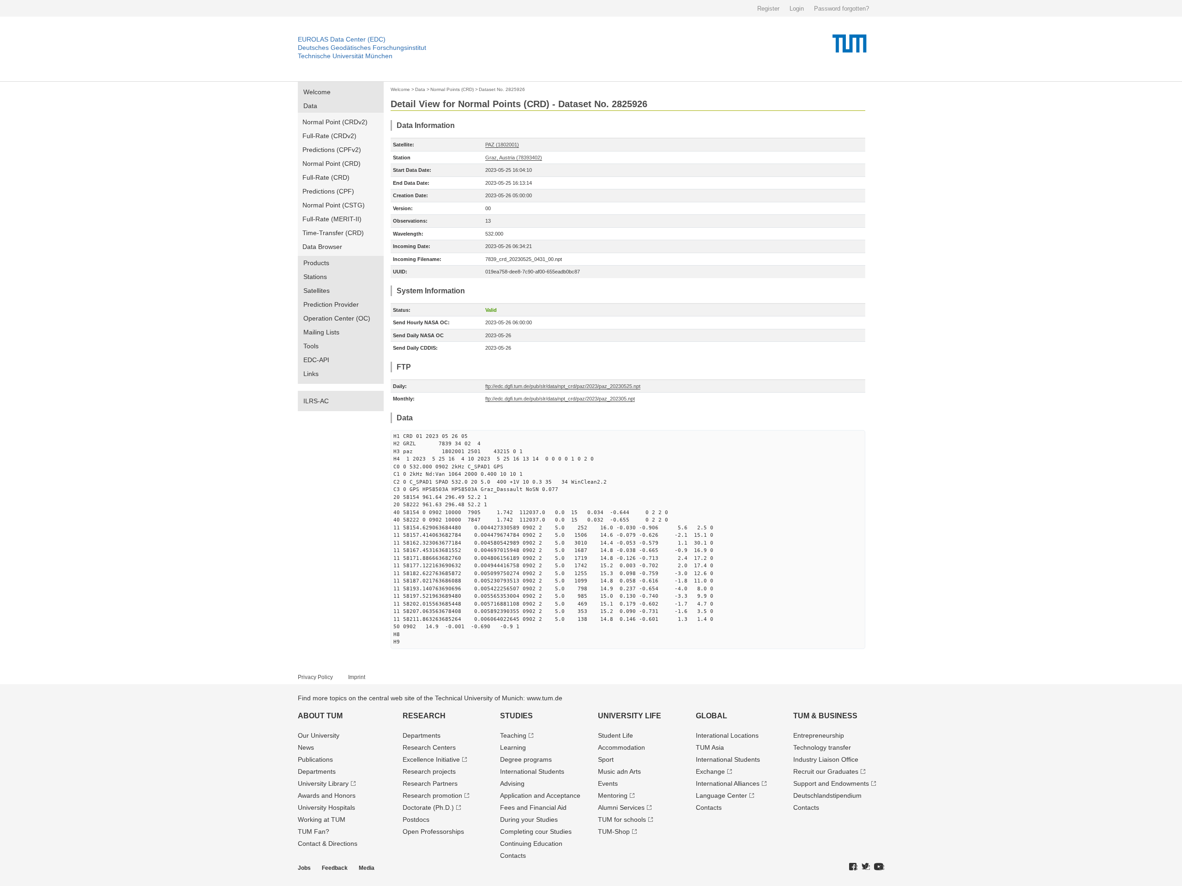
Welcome (317, 92)
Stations (315, 276)
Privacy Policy (315, 677)
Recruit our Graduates (825, 771)
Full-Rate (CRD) (326, 177)
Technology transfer (822, 747)
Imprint (356, 677)
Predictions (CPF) (328, 191)
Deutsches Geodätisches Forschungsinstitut (362, 47)
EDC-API (316, 360)
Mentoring (612, 795)
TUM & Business (825, 716)
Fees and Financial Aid (533, 807)
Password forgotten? (841, 8)
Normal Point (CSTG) (333, 205)
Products (316, 263)
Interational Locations (727, 735)
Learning (513, 747)
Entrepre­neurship (818, 735)
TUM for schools (622, 819)
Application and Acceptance (540, 795)
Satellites (316, 290)
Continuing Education (531, 843)
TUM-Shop (614, 831)
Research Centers (429, 747)
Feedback (335, 868)
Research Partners (430, 783)
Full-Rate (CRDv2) (329, 136)
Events (608, 783)
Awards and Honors (327, 795)
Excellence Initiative (431, 759)
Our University (318, 735)
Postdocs (416, 819)
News (306, 747)
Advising (512, 783)
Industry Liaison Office (825, 759)
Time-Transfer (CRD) (333, 233)
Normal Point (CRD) (331, 163)
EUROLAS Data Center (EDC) (342, 39)
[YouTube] (879, 867)
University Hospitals (326, 807)
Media (366, 868)
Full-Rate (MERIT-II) (332, 219)
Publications (315, 759)
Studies (516, 716)
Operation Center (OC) (336, 318)
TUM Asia (710, 747)
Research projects (429, 771)
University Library (323, 783)
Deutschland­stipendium (827, 795)
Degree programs (526, 759)
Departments (317, 771)
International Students (532, 771)
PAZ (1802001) (502, 144)
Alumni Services (621, 807)
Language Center (721, 795)
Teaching (513, 735)
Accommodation (621, 747)
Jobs (304, 868)
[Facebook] (853, 867)
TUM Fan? (313, 831)
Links (311, 373)
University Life (629, 716)
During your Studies (529, 819)
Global (711, 716)
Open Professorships (433, 831)
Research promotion (432, 795)
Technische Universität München (345, 56)
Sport (606, 759)
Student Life (615, 735)
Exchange (710, 771)
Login (797, 8)
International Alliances (728, 783)
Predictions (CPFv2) (331, 149)
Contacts (513, 855)
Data (310, 105)
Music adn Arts (619, 771)
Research (424, 716)
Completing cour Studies (536, 831)
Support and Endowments (831, 783)
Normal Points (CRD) (452, 89)
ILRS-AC (316, 401)
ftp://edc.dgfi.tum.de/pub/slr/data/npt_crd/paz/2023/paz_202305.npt (560, 398)
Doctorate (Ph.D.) (428, 807)
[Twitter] (866, 867)
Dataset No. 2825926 (502, 89)
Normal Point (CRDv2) (335, 122)
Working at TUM (321, 819)
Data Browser (322, 246)
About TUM (320, 716)
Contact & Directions (327, 843)
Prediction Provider (331, 304)
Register (768, 8)
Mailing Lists (321, 332)
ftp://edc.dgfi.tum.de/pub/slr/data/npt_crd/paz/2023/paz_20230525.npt (562, 386)
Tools (311, 346)
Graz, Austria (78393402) (513, 157)
